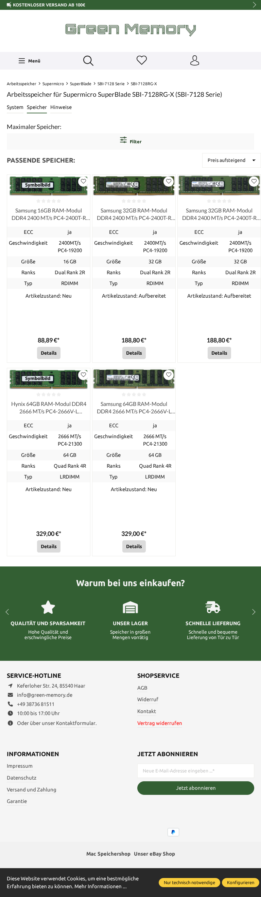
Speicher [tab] (37, 107)
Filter (135, 141)
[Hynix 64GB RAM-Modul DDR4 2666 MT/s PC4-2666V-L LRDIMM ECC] (48, 379)
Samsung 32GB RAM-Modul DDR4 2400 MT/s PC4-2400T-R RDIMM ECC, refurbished (134, 214)
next (252, 5)
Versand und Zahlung (31, 789)
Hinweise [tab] (61, 107)
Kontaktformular (75, 723)
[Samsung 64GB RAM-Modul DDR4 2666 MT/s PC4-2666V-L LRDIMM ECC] (133, 379)
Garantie (17, 801)
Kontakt (146, 711)
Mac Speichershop (108, 854)
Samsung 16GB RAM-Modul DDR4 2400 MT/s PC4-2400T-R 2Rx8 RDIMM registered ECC (49, 214)
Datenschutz (21, 778)
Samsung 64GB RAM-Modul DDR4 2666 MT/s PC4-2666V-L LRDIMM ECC (134, 407)
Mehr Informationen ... (100, 886)
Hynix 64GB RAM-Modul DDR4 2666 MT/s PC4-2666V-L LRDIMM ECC (48, 407)
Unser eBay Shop (154, 854)
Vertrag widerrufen (159, 723)
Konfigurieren (240, 882)
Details (49, 353)
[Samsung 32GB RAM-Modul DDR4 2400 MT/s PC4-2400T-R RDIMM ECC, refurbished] (133, 186)
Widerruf (147, 699)
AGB (142, 688)
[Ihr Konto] (195, 60)
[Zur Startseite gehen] (130, 30)
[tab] (15, 107)
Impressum (20, 766)
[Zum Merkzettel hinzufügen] (83, 181)
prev (10, 5)
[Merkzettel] (142, 60)
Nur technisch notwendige (189, 882)
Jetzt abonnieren (196, 788)
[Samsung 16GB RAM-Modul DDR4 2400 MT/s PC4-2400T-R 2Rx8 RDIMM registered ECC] (48, 186)
